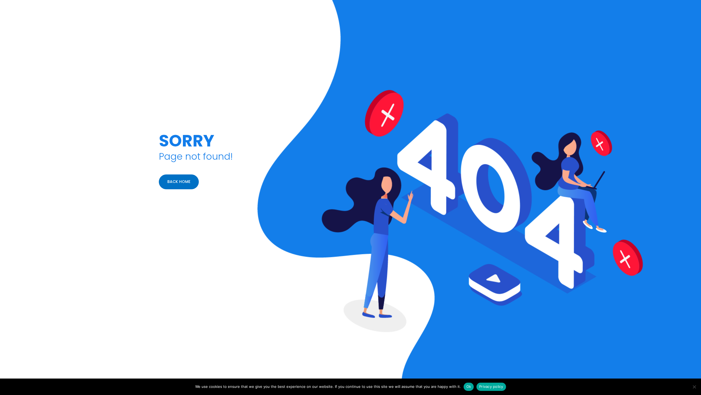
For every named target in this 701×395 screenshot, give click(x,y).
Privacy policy (491, 386)
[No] (694, 387)
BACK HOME (178, 181)
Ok (468, 386)
